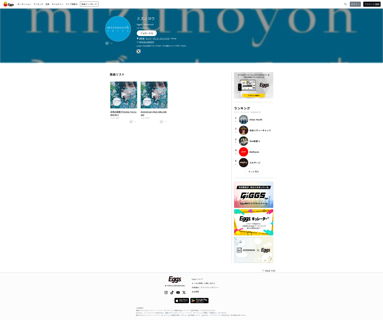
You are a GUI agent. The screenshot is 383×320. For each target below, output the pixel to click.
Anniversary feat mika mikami (154, 113)
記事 (47, 4)
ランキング (38, 4)
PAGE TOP (270, 270)
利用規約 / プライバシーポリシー (205, 287)
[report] (111, 43)
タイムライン (57, 4)
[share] (107, 43)
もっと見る (254, 171)
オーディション (24, 4)
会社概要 (195, 291)
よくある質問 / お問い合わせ (203, 283)
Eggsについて (197, 279)
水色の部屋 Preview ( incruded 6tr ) (123, 113)
